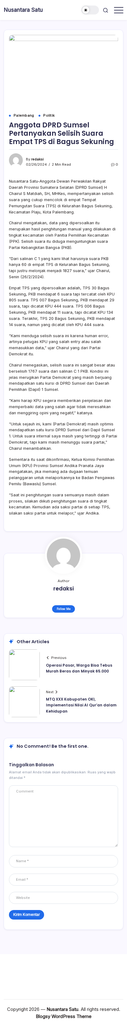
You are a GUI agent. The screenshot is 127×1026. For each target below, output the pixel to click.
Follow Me (64, 608)
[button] (90, 10)
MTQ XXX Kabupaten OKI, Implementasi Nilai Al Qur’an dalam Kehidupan (81, 705)
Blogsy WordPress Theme (64, 1016)
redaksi (37, 159)
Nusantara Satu (23, 9)
